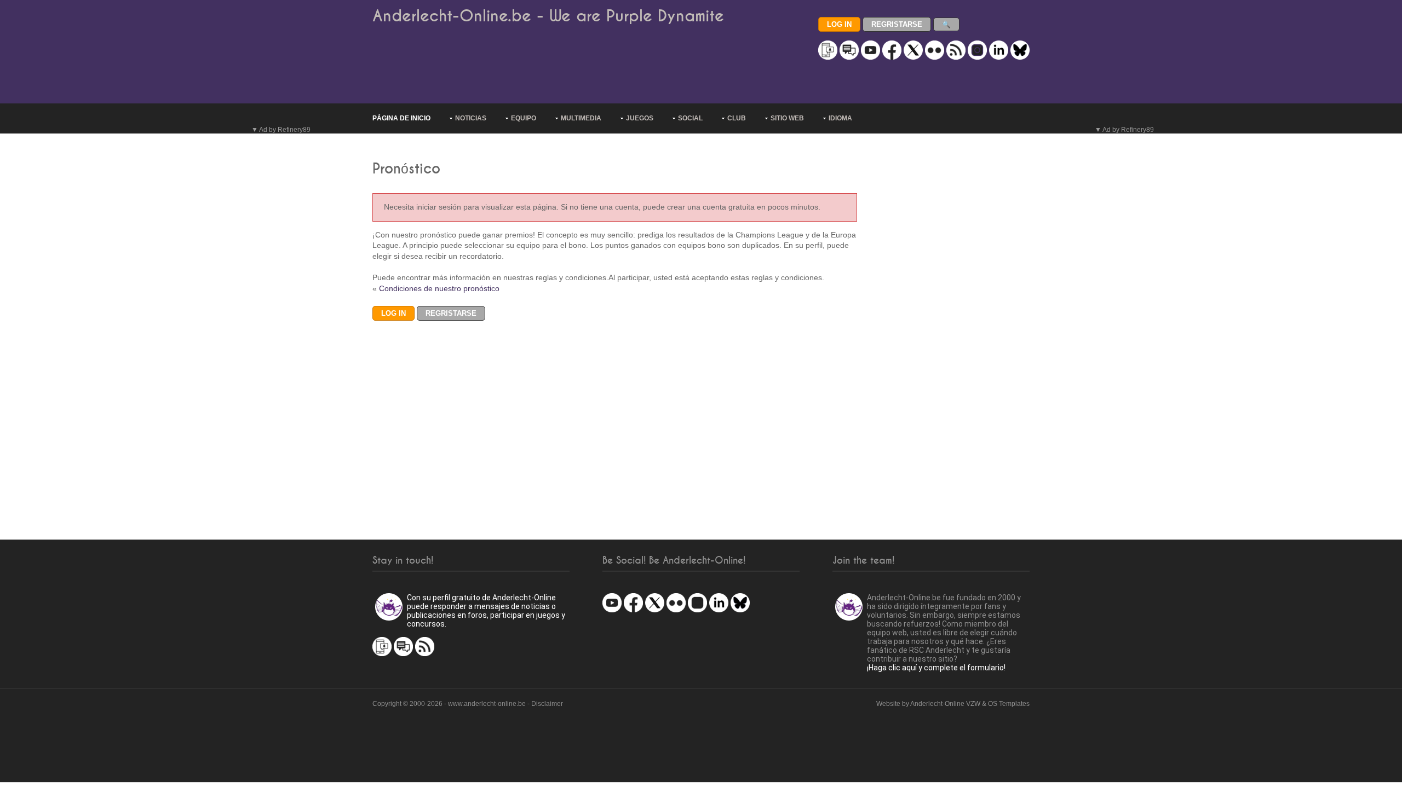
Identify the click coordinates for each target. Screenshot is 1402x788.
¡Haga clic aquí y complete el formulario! (936, 667)
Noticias (470, 118)
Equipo (523, 118)
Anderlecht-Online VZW (945, 704)
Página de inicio (401, 118)
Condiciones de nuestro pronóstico (439, 288)
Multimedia (581, 118)
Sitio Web (787, 118)
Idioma (840, 118)
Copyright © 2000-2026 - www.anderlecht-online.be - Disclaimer (467, 704)
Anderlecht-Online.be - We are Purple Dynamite (548, 16)
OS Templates (1009, 704)
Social (690, 118)
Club (736, 118)
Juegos (639, 118)
